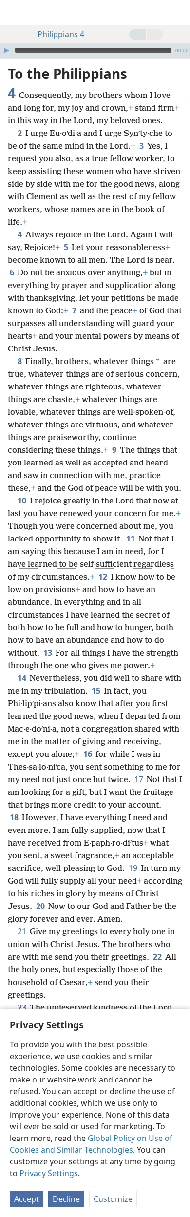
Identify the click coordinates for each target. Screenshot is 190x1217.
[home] (14, 12)
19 (134, 868)
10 (23, 500)
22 (158, 956)
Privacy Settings (48, 1173)
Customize (113, 1199)
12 (103, 576)
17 (139, 779)
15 (97, 690)
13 (48, 652)
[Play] (6, 50)
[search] (178, 12)
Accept (26, 1199)
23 (23, 1007)
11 (131, 538)
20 (41, 906)
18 (15, 817)
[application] (95, 50)
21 (23, 931)
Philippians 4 (61, 34)
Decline (66, 1199)
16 (88, 754)
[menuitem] (14, 12)
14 (23, 678)
